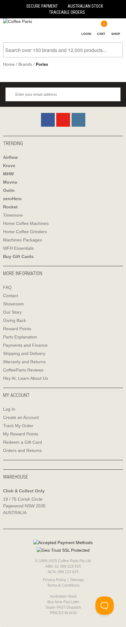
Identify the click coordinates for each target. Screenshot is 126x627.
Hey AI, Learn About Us (25, 378)
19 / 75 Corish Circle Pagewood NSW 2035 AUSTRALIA (24, 506)
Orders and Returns (22, 450)
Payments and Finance (25, 345)
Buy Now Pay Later (63, 602)
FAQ (7, 287)
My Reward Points (20, 433)
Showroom (13, 303)
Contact (10, 295)
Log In (9, 409)
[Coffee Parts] (16, 21)
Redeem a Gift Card (22, 442)
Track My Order (18, 425)
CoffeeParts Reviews (23, 370)
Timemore (13, 215)
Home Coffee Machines (26, 223)
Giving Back (14, 320)
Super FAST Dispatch (63, 607)
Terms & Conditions (63, 585)
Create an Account (21, 417)
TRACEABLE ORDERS (67, 12)
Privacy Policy (54, 580)
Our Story (12, 312)
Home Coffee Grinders (25, 231)
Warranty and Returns (24, 361)
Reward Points (17, 328)
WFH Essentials (18, 248)
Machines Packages (22, 239)
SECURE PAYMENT (42, 6)
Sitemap (77, 580)
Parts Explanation (20, 336)
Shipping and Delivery (24, 353)
